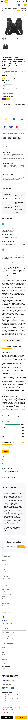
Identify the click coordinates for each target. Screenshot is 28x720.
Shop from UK (14, 694)
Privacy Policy (17, 707)
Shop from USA (6, 694)
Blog (3, 605)
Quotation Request (6, 564)
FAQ (3, 599)
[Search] (25, 5)
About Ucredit (5, 601)
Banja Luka (4, 650)
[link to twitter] (17, 39)
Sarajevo (4, 647)
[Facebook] (3, 712)
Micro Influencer (6, 578)
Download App (5, 589)
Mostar (3, 657)
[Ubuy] (6, 1)
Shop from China (16, 698)
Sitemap (4, 569)
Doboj (3, 664)
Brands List (4, 592)
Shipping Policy (5, 576)
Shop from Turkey (7, 700)
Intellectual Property (7, 567)
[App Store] (6, 676)
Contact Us (4, 562)
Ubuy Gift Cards (6, 603)
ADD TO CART (7, 717)
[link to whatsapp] (10, 39)
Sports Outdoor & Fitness (13, 8)
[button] (17, 1)
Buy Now (20, 134)
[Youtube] (8, 712)
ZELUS (3, 10)
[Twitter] (11, 712)
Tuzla (3, 652)
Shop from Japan (7, 696)
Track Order (5, 571)
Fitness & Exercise (24, 8)
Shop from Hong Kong (17, 696)
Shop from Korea (6, 698)
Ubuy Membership (6, 581)
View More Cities (6, 666)
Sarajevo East (5, 659)
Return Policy (5, 596)
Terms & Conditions (7, 707)
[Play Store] (14, 676)
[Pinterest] (14, 712)
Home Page (4, 8)
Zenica (3, 654)
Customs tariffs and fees (8, 574)
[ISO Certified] (15, 688)
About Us (4, 560)
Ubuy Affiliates (5, 608)
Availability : (5, 80)
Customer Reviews (6, 594)
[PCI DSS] (5, 688)
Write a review (5, 451)
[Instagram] (5, 712)
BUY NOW (21, 717)
